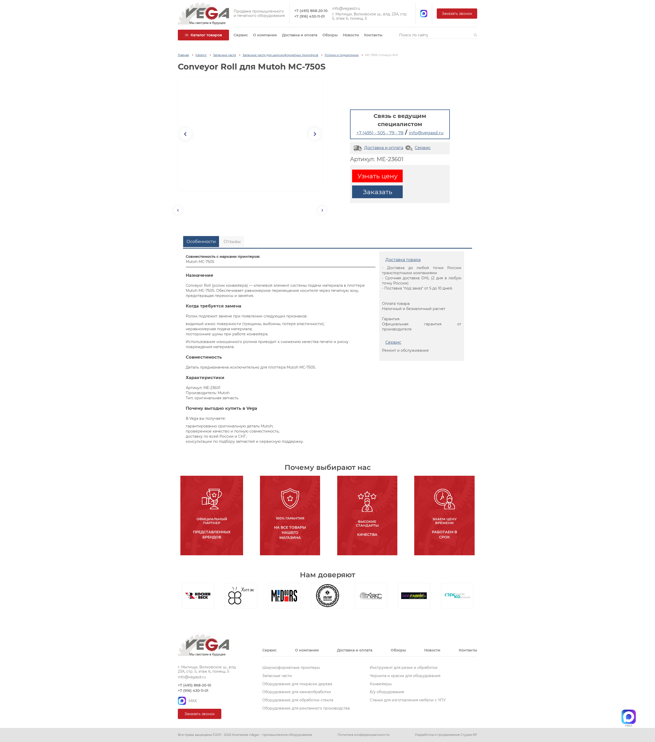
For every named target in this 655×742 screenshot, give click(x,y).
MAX (193, 701)
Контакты (373, 35)
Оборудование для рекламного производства (306, 708)
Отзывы (232, 241)
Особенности (201, 241)
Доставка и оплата (299, 35)
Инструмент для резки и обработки (404, 667)
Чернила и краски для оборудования (405, 675)
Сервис (241, 35)
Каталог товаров (206, 35)
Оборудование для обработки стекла (297, 700)
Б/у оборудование (387, 692)
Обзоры (330, 35)
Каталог (201, 55)
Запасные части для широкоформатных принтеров (280, 55)
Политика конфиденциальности (363, 735)
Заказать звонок (457, 13)
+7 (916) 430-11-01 (309, 16)
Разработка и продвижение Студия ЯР (446, 735)
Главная (183, 55)
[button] (475, 35)
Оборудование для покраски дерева (297, 684)
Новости (351, 35)
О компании (265, 35)
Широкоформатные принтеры (291, 667)
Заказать (377, 192)
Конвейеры (381, 684)
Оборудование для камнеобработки (296, 692)
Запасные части (224, 55)
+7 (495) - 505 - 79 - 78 (379, 132)
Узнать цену (377, 176)
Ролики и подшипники (342, 55)
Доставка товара (403, 259)
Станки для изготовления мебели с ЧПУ (408, 700)
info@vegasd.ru (346, 8)
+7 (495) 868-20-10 (311, 11)
